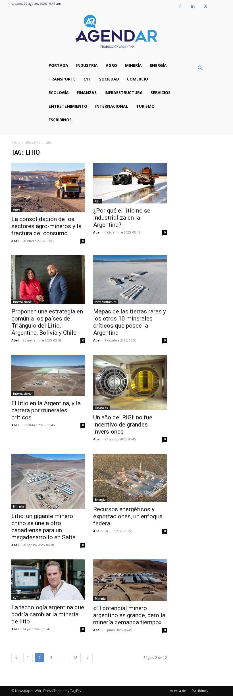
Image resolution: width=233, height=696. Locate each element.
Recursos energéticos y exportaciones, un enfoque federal (128, 516)
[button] (200, 68)
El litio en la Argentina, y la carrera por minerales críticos (46, 410)
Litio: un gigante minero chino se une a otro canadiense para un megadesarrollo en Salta (43, 527)
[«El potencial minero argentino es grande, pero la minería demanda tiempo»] (130, 580)
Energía (100, 500)
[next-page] (88, 657)
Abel (15, 241)
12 (75, 657)
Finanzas (101, 408)
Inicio (15, 142)
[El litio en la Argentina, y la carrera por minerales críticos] (48, 375)
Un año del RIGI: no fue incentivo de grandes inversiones (122, 424)
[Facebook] (180, 6)
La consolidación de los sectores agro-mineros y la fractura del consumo (46, 226)
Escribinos (200, 690)
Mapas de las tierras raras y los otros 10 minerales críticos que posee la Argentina (129, 322)
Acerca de (178, 690)
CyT (97, 201)
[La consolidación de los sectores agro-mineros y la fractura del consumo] (48, 187)
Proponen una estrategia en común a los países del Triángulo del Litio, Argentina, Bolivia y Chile (47, 322)
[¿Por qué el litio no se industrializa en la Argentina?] (130, 183)
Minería (18, 506)
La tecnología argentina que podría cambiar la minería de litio (47, 614)
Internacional (22, 302)
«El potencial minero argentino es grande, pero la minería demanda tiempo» (129, 615)
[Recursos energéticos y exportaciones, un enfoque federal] (130, 478)
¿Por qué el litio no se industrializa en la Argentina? (121, 217)
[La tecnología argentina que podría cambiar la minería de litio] (48, 579)
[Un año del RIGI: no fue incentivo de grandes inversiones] (130, 382)
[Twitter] (206, 6)
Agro (16, 209)
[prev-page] (16, 657)
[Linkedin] (193, 6)
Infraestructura (105, 302)
